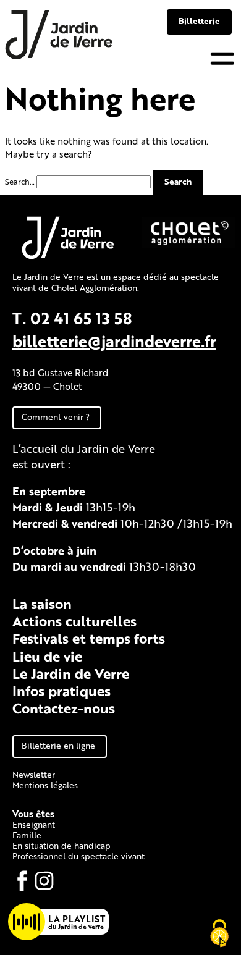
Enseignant (33, 824)
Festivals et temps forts (88, 638)
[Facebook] (22, 881)
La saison (42, 603)
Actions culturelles (74, 621)
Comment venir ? (56, 417)
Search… (20, 181)
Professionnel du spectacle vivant (78, 856)
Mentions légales (45, 785)
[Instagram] (44, 881)
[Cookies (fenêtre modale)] (219, 934)
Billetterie (199, 21)
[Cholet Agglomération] (188, 245)
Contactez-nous (63, 708)
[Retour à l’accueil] (59, 56)
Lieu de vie (47, 656)
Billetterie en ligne (58, 745)
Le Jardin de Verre (70, 673)
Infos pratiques (61, 690)
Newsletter (33, 774)
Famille (26, 835)
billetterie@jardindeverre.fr (114, 340)
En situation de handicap (61, 845)
